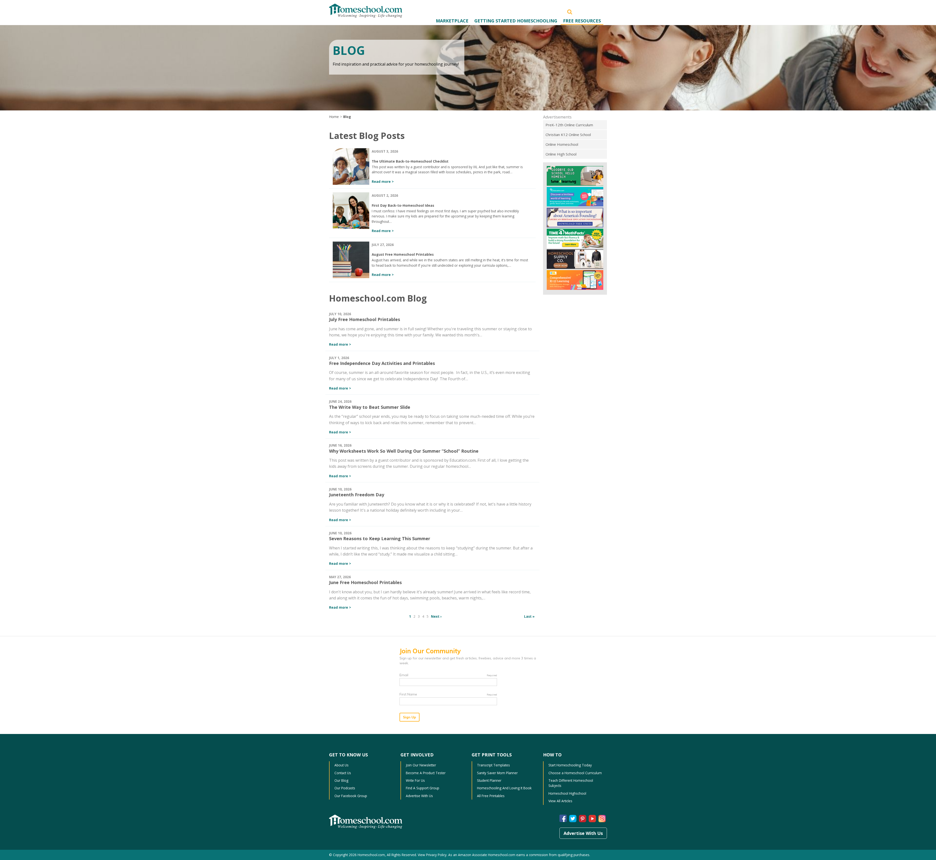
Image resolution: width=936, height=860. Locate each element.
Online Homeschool (562, 144)
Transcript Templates (493, 765)
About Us (341, 765)
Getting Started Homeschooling (515, 21)
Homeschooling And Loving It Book (504, 788)
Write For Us (415, 780)
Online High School (561, 154)
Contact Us (342, 773)
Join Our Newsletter (421, 765)
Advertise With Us (419, 795)
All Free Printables (491, 795)
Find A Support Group (422, 788)
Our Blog (341, 780)
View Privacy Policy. (432, 854)
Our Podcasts (344, 788)
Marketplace (452, 21)
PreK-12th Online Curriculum (569, 124)
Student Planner (489, 780)
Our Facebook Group (350, 795)
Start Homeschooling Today (570, 765)
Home (334, 116)
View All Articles (560, 801)
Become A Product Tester (426, 773)
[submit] (569, 11)
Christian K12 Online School (568, 134)
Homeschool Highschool (567, 793)
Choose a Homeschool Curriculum (575, 773)
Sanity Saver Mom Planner (497, 773)
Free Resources (582, 21)
